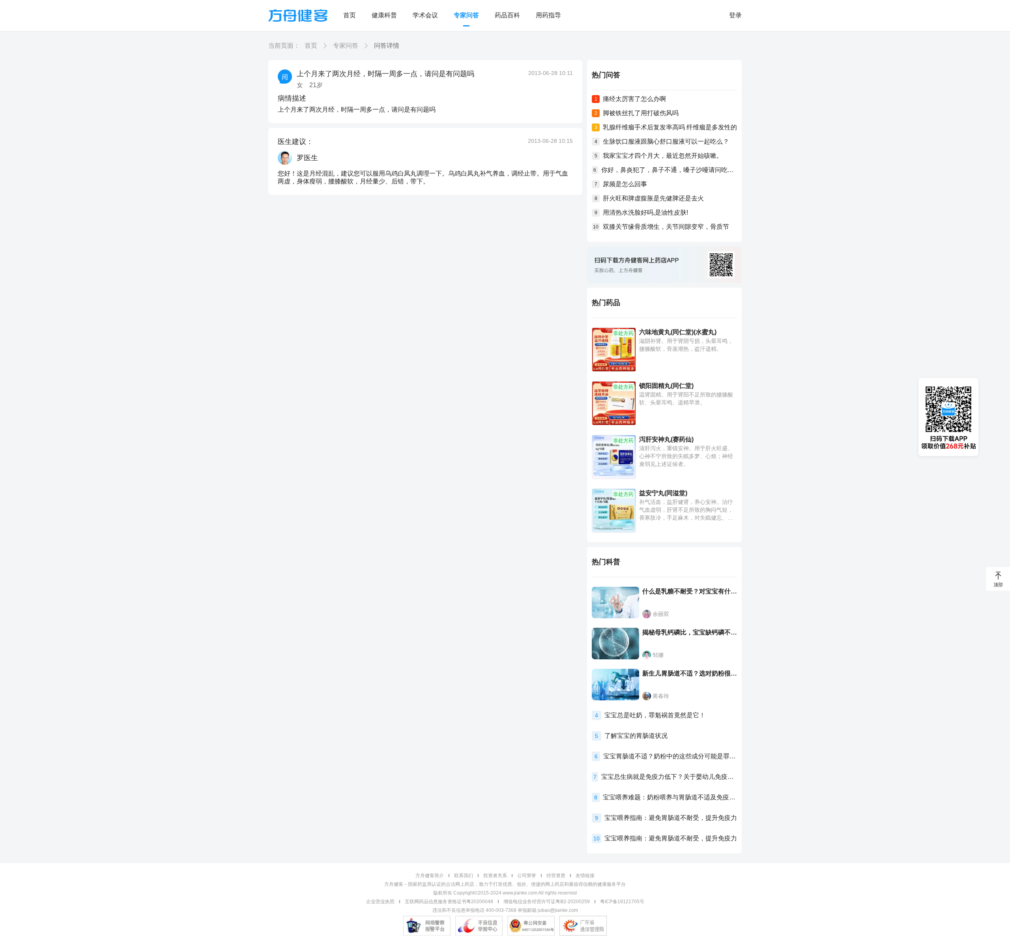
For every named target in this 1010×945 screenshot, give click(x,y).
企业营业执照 (380, 901)
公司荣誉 (526, 875)
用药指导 (548, 15)
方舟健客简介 (429, 875)
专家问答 (466, 15)
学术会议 (425, 15)
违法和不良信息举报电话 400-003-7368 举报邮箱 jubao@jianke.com (505, 910)
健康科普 (384, 15)
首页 (349, 15)
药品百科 (507, 15)
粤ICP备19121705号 (622, 901)
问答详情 (386, 45)
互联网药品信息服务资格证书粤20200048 (449, 901)
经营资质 (555, 875)
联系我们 (463, 875)
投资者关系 (495, 875)
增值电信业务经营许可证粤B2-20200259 (546, 901)
